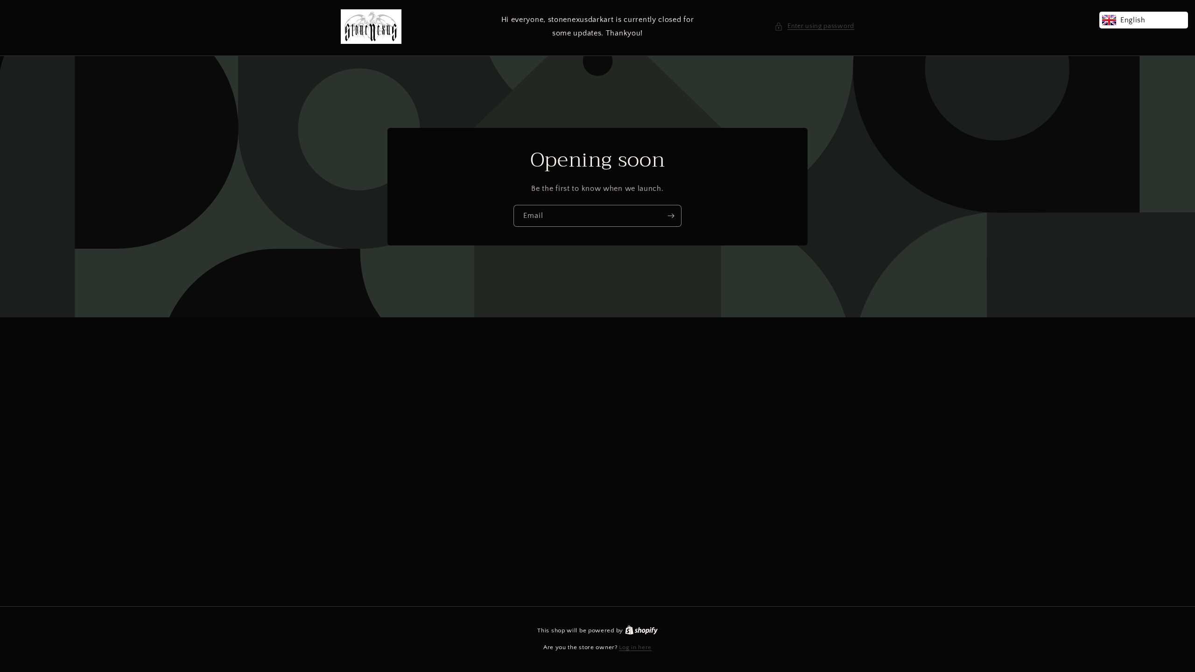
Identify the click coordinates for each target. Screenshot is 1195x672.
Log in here (635, 647)
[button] (814, 26)
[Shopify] (641, 630)
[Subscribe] (671, 216)
